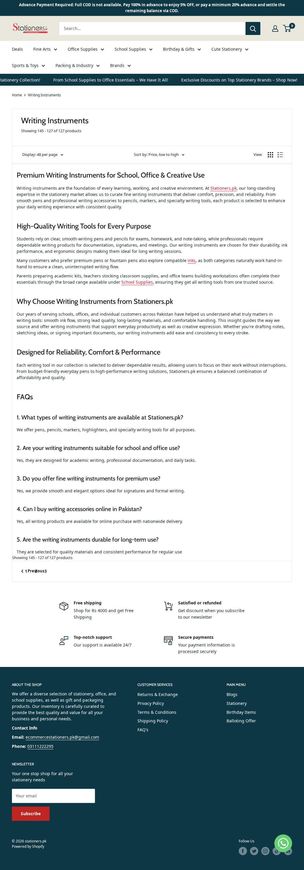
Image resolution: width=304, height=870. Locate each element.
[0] (287, 28)
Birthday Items (241, 712)
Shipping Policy (152, 721)
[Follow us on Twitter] (254, 851)
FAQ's (142, 729)
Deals (17, 49)
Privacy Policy (150, 703)
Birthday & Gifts (178, 49)
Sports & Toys (25, 65)
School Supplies (130, 49)
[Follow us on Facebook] (243, 851)
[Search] (253, 28)
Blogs (232, 694)
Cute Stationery (226, 49)
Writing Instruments (44, 95)
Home (17, 95)
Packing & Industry (74, 65)
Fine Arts (42, 49)
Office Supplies (83, 49)
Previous (36, 571)
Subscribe (31, 813)
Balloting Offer (241, 721)
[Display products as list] (280, 154)
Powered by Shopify (28, 846)
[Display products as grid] (270, 154)
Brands (117, 65)
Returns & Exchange (157, 694)
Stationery (237, 703)
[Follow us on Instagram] (265, 851)
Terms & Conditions (156, 712)
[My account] (275, 28)
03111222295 (40, 746)
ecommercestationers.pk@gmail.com (62, 737)
